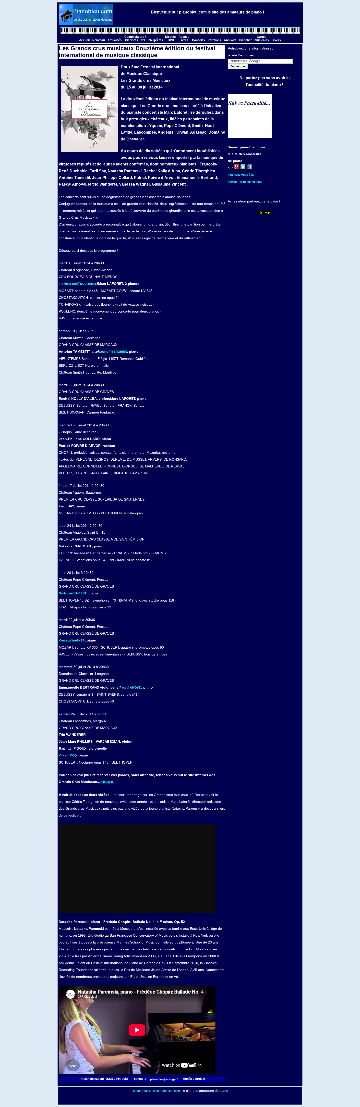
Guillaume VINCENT (72, 593)
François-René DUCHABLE (78, 284)
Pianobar (245, 40)
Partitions (214, 40)
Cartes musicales (261, 38)
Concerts (198, 40)
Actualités (115, 40)
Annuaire (230, 40)
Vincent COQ (68, 755)
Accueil (84, 40)
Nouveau (98, 40)
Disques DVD (171, 38)
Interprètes (155, 40)
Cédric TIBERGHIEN (113, 351)
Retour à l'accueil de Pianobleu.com (156, 1091)
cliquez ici (107, 782)
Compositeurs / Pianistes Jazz (135, 38)
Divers (276, 40)
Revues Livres (184, 38)
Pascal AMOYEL (131, 687)
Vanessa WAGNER (72, 640)
